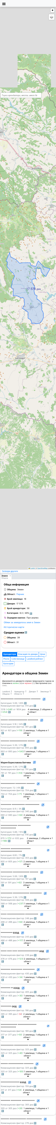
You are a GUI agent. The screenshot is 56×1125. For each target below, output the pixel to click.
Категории (8, 663)
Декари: (11, 603)
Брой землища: (15, 599)
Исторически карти (14, 627)
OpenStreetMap (42, 568)
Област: (11, 594)
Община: (11, 589)
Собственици (17, 659)
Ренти (6, 659)
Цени (42, 654)
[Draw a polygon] (52, 10)
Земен (4, 576)
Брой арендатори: (16, 608)
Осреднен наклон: (16, 617)
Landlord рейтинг (35, 659)
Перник (20, 594)
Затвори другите (10, 571)
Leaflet (32, 568)
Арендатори (9, 654)
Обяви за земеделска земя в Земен (22, 622)
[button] (27, 287)
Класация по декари (28, 654)
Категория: (13, 613)
